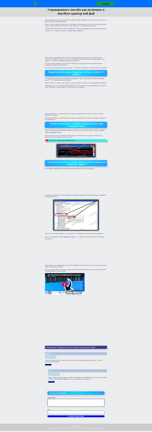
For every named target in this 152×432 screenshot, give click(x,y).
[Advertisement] (76, 44)
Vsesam (105, 3)
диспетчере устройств (75, 30)
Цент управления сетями (67, 237)
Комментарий (52, 397)
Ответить (48, 365)
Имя (49, 409)
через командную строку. (53, 132)
